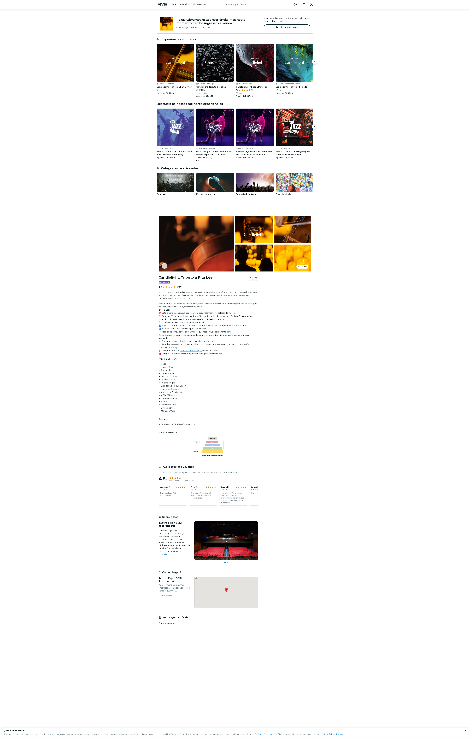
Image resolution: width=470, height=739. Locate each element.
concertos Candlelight (191, 350)
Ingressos (286, 286)
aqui (229, 332)
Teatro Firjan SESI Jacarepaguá (170, 580)
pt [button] (297, 4)
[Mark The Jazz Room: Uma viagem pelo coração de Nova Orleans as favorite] (310, 111)
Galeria (304, 266)
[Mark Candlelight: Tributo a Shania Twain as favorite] (191, 46)
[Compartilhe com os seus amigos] (250, 278)
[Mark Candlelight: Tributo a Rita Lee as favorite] (255, 278)
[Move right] (314, 61)
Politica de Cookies (337, 734)
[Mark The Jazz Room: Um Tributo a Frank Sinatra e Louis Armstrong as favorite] (191, 111)
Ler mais (163, 554)
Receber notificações (287, 27)
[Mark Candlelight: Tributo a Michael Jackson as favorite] (231, 46)
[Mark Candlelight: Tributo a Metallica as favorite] (270, 46)
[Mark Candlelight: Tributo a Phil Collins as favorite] (310, 46)
